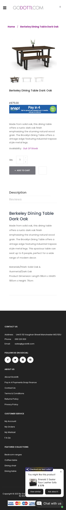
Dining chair (10, 465)
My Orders (10, 426)
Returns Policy (11, 398)
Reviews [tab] (15, 199)
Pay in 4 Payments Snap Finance (21, 382)
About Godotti (11, 376)
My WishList (10, 432)
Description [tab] (17, 192)
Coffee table (11, 460)
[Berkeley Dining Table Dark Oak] (14, 79)
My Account (10, 421)
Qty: (11, 159)
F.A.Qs (8, 437)
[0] (56, 8)
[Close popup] (61, 471)
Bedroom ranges (13, 454)
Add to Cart (23, 170)
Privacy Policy (11, 404)
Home (11, 26)
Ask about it (53, 491)
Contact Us (10, 387)
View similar (35, 491)
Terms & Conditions (14, 393)
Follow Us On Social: (16, 352)
